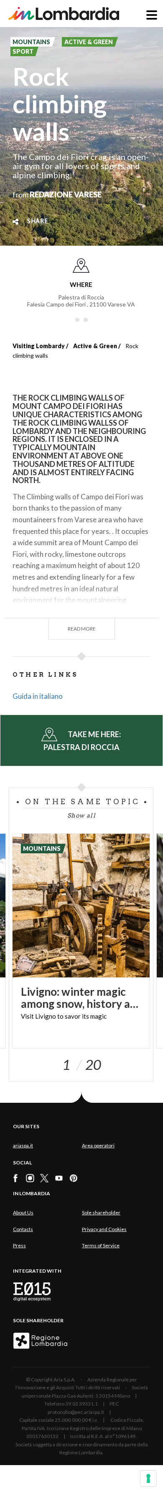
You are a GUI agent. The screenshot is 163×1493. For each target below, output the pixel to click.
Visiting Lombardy (39, 345)
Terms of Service (101, 1245)
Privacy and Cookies (104, 1229)
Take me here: (82, 741)
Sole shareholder (101, 1212)
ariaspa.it (23, 1145)
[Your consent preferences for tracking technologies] (148, 1478)
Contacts (23, 1229)
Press (19, 1245)
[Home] (63, 13)
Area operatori (98, 1145)
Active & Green (95, 345)
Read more (82, 629)
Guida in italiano (38, 696)
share (37, 221)
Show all (81, 815)
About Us (23, 1212)
